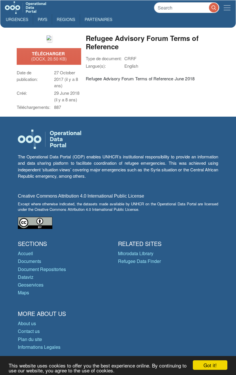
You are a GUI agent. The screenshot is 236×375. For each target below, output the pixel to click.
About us (27, 323)
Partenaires (98, 19)
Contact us (29, 331)
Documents (29, 261)
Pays (42, 19)
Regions (66, 19)
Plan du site (30, 339)
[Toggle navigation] (227, 7)
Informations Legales (39, 347)
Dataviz (25, 277)
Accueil (25, 253)
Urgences (17, 19)
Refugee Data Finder (139, 261)
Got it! (210, 365)
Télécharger (48, 56)
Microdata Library (135, 253)
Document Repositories (42, 269)
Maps (23, 292)
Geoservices (30, 284)
